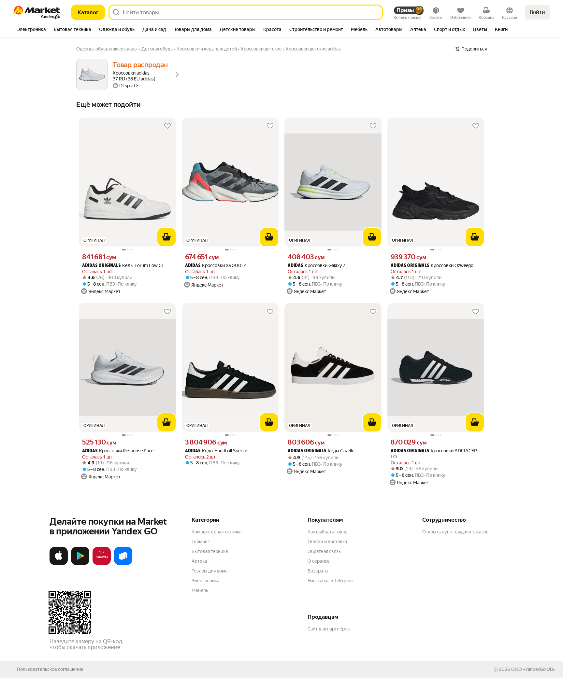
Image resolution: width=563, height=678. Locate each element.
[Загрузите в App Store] (59, 563)
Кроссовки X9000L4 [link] (216, 265)
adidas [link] (193, 265)
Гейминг (200, 541)
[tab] (31, 30)
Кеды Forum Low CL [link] (123, 265)
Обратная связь (324, 551)
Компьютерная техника (216, 531)
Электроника (205, 580)
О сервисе (319, 561)
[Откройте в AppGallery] (102, 563)
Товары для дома (209, 570)
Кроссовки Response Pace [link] (117, 451)
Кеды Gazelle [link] (321, 451)
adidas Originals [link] (101, 265)
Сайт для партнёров (329, 628)
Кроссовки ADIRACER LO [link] (434, 453)
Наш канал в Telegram (330, 580)
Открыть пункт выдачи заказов (455, 531)
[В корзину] (166, 237)
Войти (537, 12)
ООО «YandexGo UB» (533, 669)
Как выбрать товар (327, 531)
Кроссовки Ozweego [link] (432, 265)
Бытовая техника (210, 551)
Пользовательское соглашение (50, 669)
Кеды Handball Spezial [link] (216, 451)
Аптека (199, 561)
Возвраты (318, 570)
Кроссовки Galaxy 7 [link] (316, 265)
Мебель (200, 590)
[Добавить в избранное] (167, 126)
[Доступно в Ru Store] (123, 563)
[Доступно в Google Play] (80, 563)
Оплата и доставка (327, 541)
